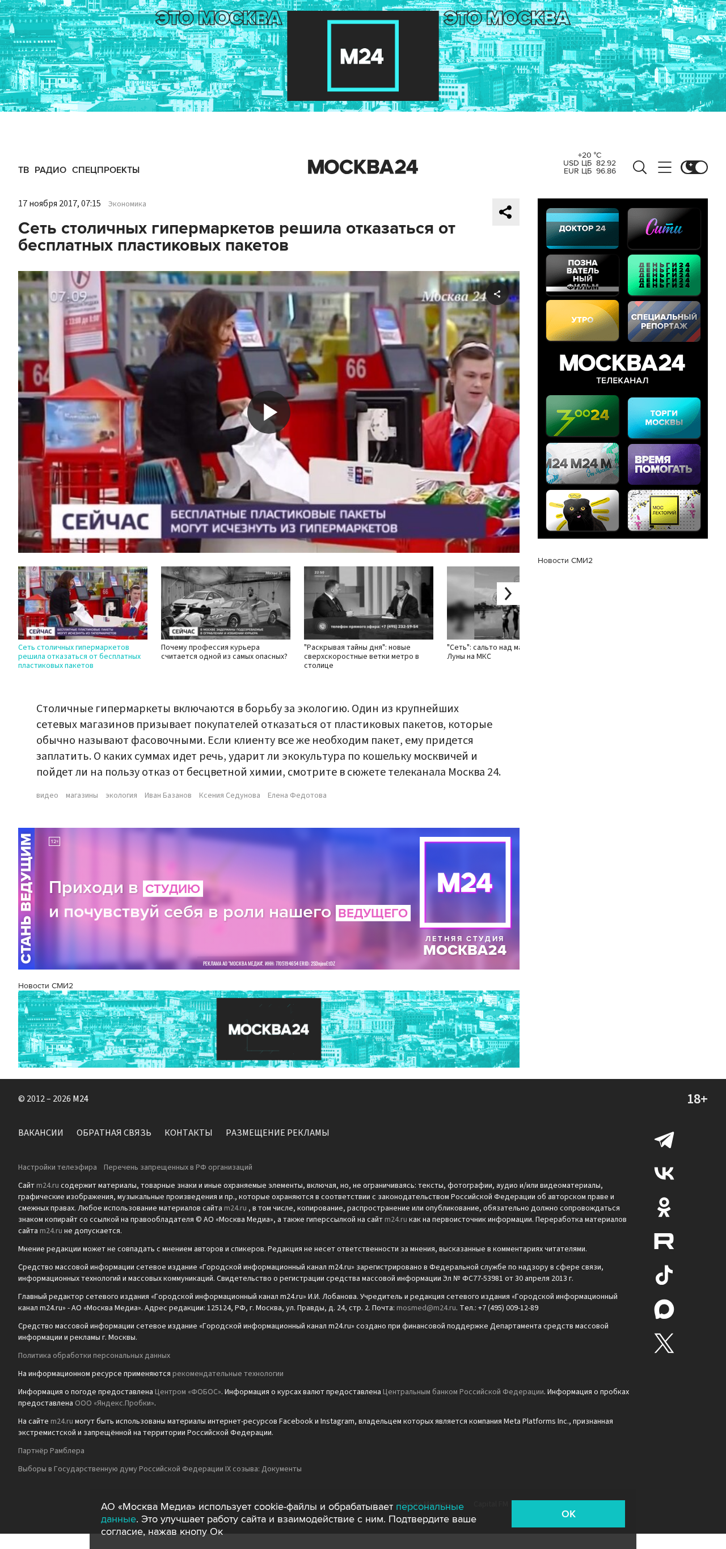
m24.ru (47, 1185)
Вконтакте (664, 1173)
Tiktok (664, 1275)
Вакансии (41, 1133)
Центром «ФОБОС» (188, 1392)
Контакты (188, 1133)
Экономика (127, 204)
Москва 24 (363, 167)
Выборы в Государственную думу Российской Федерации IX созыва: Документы (160, 1469)
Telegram (664, 1139)
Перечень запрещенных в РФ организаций (178, 1167)
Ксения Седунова (229, 795)
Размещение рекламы (278, 1133)
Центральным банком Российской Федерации (463, 1392)
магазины (82, 795)
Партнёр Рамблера (51, 1451)
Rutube (664, 1241)
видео (47, 795)
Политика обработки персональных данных (94, 1355)
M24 (80, 1099)
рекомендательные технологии (228, 1373)
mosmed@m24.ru (426, 1308)
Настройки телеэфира (57, 1167)
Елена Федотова (297, 795)
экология (121, 795)
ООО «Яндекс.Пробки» (114, 1403)
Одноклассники (664, 1207)
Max (664, 1309)
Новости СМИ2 (45, 986)
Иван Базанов (168, 795)
